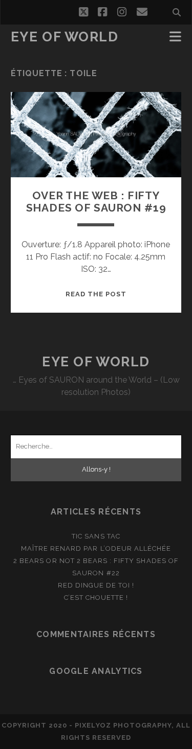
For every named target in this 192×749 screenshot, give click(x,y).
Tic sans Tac (96, 536)
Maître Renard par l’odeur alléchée (96, 548)
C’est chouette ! (96, 597)
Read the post (96, 294)
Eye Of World (65, 36)
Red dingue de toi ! (96, 585)
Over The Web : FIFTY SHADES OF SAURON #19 (96, 201)
